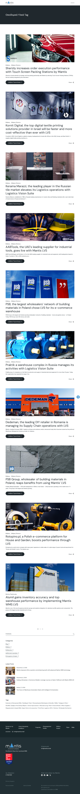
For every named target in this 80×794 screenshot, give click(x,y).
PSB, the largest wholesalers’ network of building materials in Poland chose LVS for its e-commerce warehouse (39, 307)
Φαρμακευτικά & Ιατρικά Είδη (13, 708)
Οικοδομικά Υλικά (27, 703)
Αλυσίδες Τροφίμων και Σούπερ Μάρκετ (16, 705)
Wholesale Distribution (65, 708)
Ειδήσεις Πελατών (16, 65)
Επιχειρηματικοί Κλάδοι (47, 727)
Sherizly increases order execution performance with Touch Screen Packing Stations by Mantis (38, 70)
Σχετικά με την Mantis (9, 727)
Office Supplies (65, 705)
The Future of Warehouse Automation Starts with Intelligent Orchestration (37, 690)
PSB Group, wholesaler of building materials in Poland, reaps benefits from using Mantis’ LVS (36, 481)
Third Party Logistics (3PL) (45, 708)
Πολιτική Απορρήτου (10, 781)
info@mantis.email (46, 748)
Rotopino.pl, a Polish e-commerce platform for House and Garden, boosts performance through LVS (38, 540)
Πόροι (67, 727)
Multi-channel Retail (54, 705)
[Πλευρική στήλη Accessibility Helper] (78, 397)
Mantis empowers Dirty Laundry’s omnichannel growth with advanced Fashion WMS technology (43, 670)
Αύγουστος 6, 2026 (22, 677)
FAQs (73, 727)
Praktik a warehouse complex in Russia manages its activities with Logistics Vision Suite (40, 366)
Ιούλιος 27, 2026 (21, 687)
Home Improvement (33, 705)
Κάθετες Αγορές (58, 727)
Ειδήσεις (8, 65)
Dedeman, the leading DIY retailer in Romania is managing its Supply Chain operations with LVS (37, 424)
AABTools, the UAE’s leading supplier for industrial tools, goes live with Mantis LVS (39, 248)
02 (40, 629)
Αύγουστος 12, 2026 (22, 667)
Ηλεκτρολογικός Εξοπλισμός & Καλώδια (43, 703)
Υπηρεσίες (38, 727)
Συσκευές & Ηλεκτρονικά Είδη (13, 703)
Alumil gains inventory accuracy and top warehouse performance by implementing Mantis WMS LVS (38, 600)
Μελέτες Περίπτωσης (11, 594)
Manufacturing (44, 705)
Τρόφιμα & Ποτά (63, 703)
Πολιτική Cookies (10, 785)
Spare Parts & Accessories (29, 708)
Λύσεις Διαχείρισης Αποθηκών (23, 727)
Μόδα (56, 703)
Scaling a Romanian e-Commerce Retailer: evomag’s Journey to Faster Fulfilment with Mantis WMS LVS (45, 680)
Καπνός (56, 708)
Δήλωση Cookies (27, 785)
